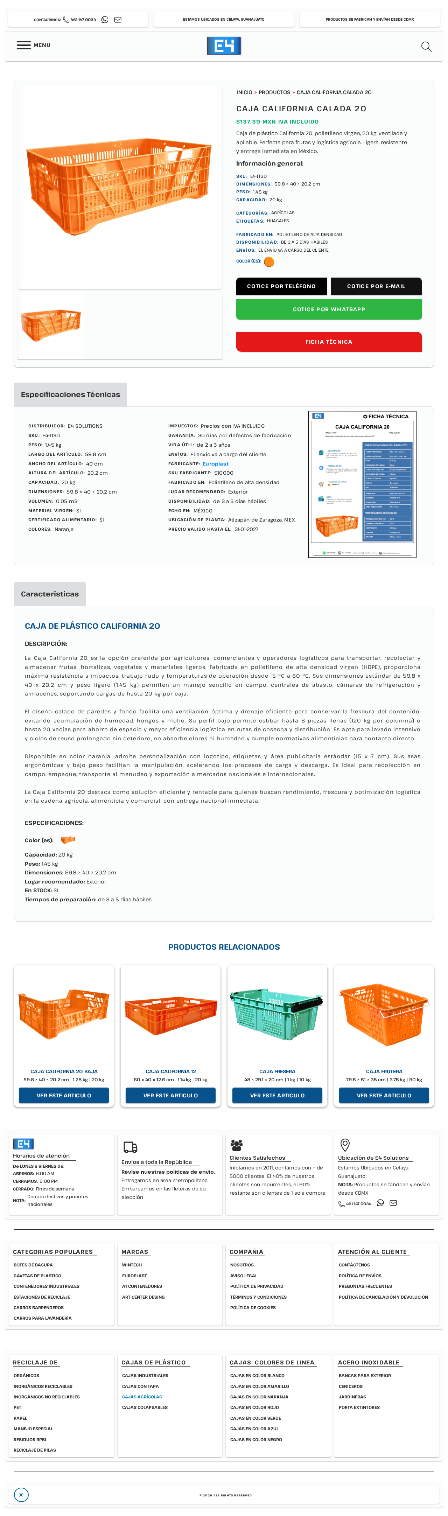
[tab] (70, 394)
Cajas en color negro (256, 1439)
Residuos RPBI (30, 1439)
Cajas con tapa (140, 1386)
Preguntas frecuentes (365, 1286)
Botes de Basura (33, 1264)
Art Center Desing (143, 1297)
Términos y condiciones (258, 1297)
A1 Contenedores (142, 1286)
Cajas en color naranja (259, 1396)
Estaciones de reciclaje (42, 1297)
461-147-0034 (83, 19)
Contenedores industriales (46, 1286)
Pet (17, 1407)
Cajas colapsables (145, 1407)
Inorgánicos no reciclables (47, 1396)
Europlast (216, 463)
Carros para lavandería (43, 1318)
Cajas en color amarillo (259, 1386)
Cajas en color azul (254, 1428)
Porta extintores (359, 1407)
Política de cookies (253, 1307)
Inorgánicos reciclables (43, 1386)
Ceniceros (351, 1386)
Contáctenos (354, 1264)
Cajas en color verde (255, 1418)
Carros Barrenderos (39, 1307)
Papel (20, 1418)
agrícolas (283, 212)
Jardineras (352, 1396)
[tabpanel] (224, 486)
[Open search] (426, 47)
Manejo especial (33, 1428)
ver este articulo (64, 1095)
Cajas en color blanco (257, 1375)
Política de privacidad (257, 1286)
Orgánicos (26, 1375)
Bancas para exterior (365, 1375)
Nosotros (242, 1264)
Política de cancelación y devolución (383, 1297)
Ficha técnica (329, 341)
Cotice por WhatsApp (329, 309)
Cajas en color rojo (254, 1407)
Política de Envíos (360, 1275)
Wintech (132, 1264)
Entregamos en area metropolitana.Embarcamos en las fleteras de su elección (168, 1184)
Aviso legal (243, 1275)
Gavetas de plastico (37, 1275)
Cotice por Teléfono (281, 286)
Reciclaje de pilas (35, 1450)
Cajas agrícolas (142, 1396)
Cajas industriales (145, 1375)
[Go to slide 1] (51, 325)
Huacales (278, 220)
